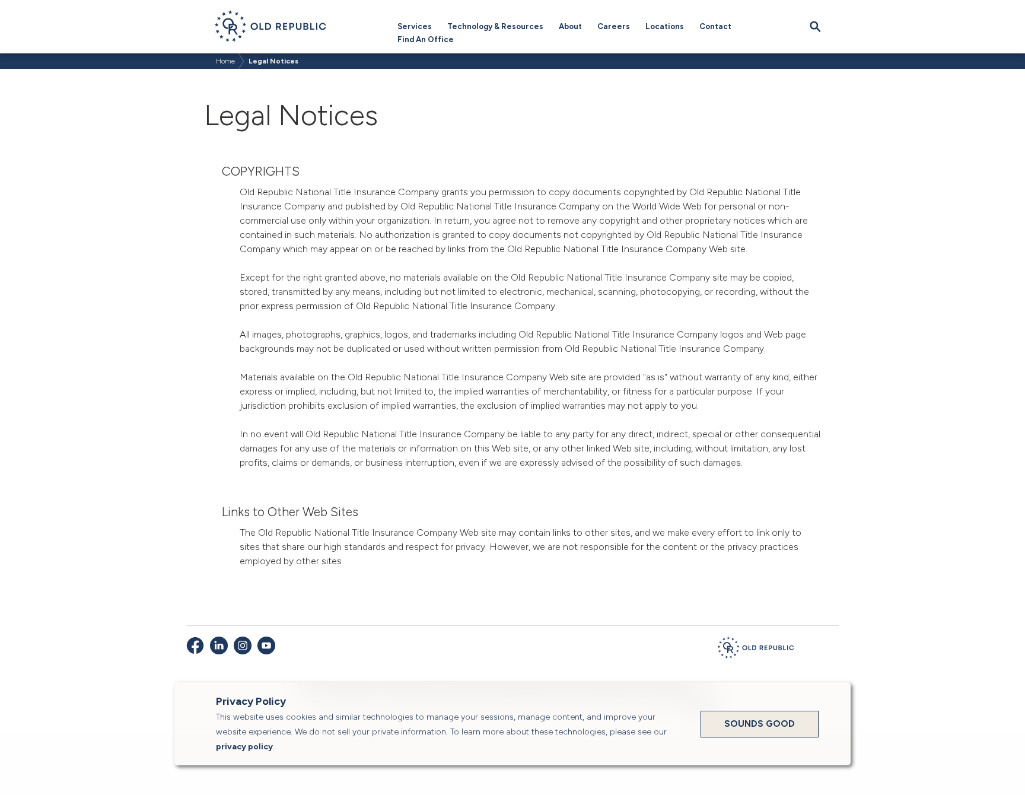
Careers (613, 26)
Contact (715, 26)
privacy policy (244, 747)
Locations (664, 26)
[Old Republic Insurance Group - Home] (756, 650)
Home (225, 61)
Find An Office (425, 39)
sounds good (759, 723)
